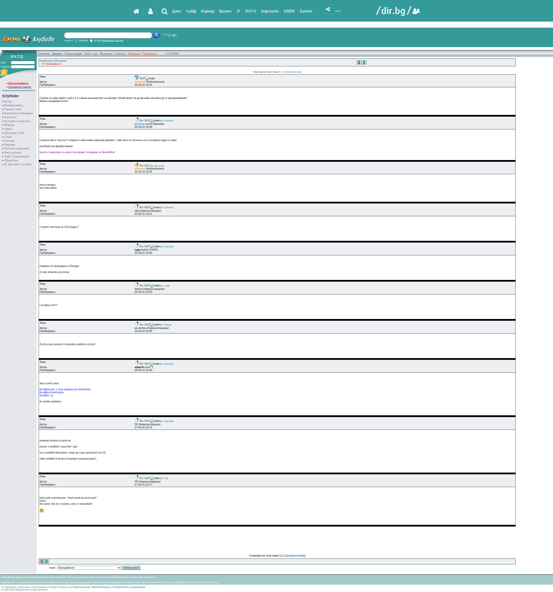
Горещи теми (12, 109)
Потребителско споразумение (128, 587)
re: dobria (165, 325)
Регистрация (73, 53)
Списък (120, 53)
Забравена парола (19, 87)
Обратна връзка (81, 587)
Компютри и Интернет (18, 113)
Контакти (10, 117)
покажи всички (293, 72)
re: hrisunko (167, 120)
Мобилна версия (101, 587)
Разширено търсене (112, 40)
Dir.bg (7, 101)
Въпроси (106, 53)
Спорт (8, 136)
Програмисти (53, 63)
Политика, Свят (14, 133)
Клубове (43, 53)
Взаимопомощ (13, 105)
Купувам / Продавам (142, 53)
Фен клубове (12, 152)
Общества (11, 160)
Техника (9, 140)
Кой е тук (91, 53)
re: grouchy (157, 166)
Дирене (57, 53)
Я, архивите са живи (17, 164)
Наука (8, 128)
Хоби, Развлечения (17, 156)
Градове (9, 144)
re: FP (164, 478)
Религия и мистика (16, 148)
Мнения (9, 125)
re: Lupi (164, 285)
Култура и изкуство (17, 121)
